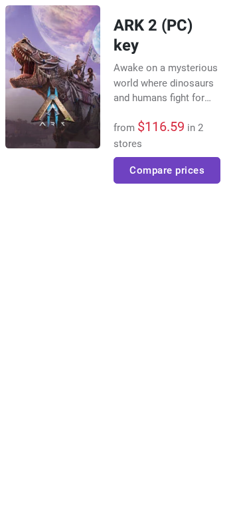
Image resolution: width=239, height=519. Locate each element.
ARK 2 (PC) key (153, 35)
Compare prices (166, 170)
